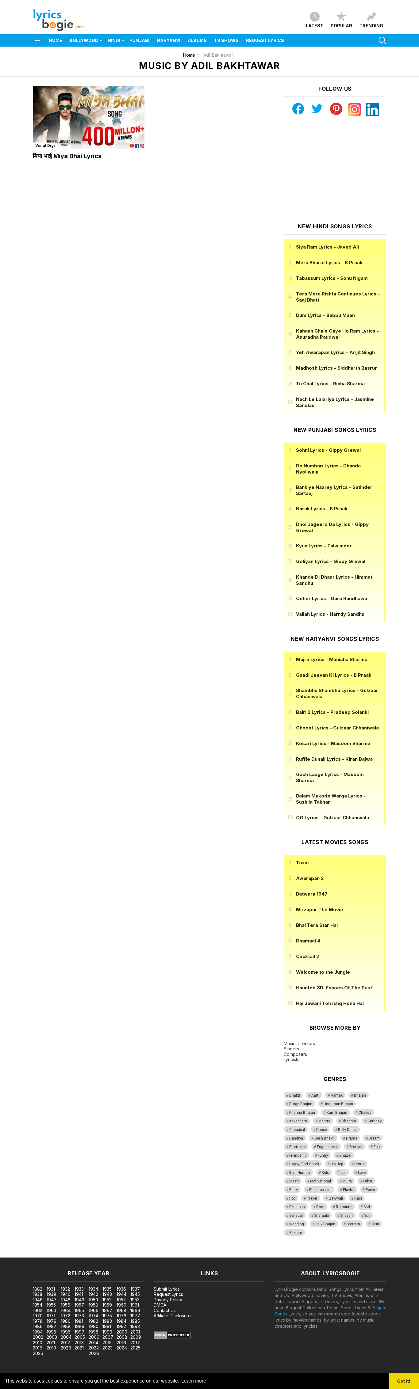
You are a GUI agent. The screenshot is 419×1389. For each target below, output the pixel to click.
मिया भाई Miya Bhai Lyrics (67, 156)
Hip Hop (336, 1164)
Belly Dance (347, 1130)
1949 (79, 1299)
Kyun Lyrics (324, 546)
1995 (51, 1331)
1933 (79, 1289)
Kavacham (298, 1121)
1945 (135, 1294)
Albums (197, 40)
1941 (79, 1294)
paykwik (87, 1254)
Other (367, 1181)
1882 (37, 1289)
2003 (52, 1337)
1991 (106, 1326)
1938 (37, 1294)
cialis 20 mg (12, 1254)
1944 (121, 1294)
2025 (135, 1347)
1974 (93, 1315)
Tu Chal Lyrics (330, 383)
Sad (366, 1207)
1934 (93, 1289)
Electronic (297, 1147)
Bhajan (360, 1095)
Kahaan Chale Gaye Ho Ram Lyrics (337, 334)
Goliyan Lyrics (330, 561)
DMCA (160, 1304)
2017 (135, 1342)
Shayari (346, 1215)
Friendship (297, 1155)
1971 (51, 1315)
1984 (121, 1321)
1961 (134, 1304)
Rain (358, 1198)
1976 (121, 1315)
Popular (341, 25)
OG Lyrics (332, 817)
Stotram (353, 1224)
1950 (93, 1299)
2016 (121, 1342)
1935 (107, 1289)
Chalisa (365, 1112)
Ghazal (345, 1155)
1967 (107, 1310)
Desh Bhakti (324, 1138)
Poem (370, 1190)
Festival (355, 1147)
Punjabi (139, 40)
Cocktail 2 (307, 956)
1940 (66, 1294)
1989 (79, 1326)
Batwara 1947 (312, 894)
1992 (121, 1326)
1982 (93, 1321)
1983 (107, 1321)
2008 (122, 1337)
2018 (37, 1347)
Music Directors (299, 1043)
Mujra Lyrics (331, 659)
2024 (122, 1347)
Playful (348, 1190)
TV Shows (226, 40)
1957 (79, 1304)
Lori (343, 1172)
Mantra (324, 1121)
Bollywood (84, 40)
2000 (122, 1331)
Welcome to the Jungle (323, 972)
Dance (321, 1130)
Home (55, 40)
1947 (51, 1299)
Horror (359, 1164)
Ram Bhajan (336, 1112)
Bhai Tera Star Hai (317, 925)
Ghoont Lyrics (337, 728)
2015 (107, 1342)
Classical (297, 1130)
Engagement (327, 1147)
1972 (65, 1315)
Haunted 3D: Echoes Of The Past (334, 988)
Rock (320, 1207)
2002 (38, 1337)
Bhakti (294, 1095)
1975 (107, 1315)
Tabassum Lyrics (332, 278)
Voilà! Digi (45, 145)
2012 (65, 1342)
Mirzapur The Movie (319, 909)
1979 (51, 1321)
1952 (121, 1299)
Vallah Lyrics (330, 614)
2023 (107, 1347)
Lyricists (291, 1059)
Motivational (320, 1181)
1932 (65, 1289)
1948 (66, 1299)
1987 (51, 1326)
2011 (51, 1342)
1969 (135, 1310)
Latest (314, 25)
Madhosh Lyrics (336, 368)
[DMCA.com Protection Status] (172, 1337)
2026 (38, 1353)
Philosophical (320, 1190)
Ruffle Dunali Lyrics (334, 759)
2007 (107, 1337)
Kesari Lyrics (333, 743)
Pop (292, 1198)
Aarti (315, 1095)
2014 (93, 1342)
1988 (66, 1326)
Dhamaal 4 (308, 941)
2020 (66, 1347)
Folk (377, 1147)
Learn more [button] (193, 1380)
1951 (106, 1299)
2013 (79, 1342)
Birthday (374, 1121)
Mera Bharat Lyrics (329, 262)
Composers (295, 1054)
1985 (135, 1321)
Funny (323, 1155)
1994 (38, 1331)
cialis (30, 1254)
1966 (93, 1310)
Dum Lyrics (325, 315)
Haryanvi (168, 40)
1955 (51, 1304)
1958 (93, 1304)
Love (362, 1172)
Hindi (114, 40)
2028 (94, 1353)
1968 (121, 1310)
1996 (66, 1331)
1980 (66, 1321)
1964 (66, 1310)
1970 (38, 1315)
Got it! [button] (403, 1381)
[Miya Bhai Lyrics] (88, 117)
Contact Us (165, 1310)
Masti (294, 1181)
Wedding (296, 1224)
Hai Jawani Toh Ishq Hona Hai (330, 1003)
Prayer (312, 1198)
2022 (94, 1347)
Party (293, 1190)
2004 (66, 1337)
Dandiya (296, 1138)
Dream (374, 1138)
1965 (79, 1310)
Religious (297, 1207)
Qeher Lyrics (331, 598)
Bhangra (349, 1121)
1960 (121, 1304)
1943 (107, 1294)
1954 (37, 1304)
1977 (135, 1315)
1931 (51, 1289)
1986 (38, 1326)
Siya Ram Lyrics (327, 247)
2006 (94, 1337)
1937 (135, 1289)
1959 (107, 1304)
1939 (51, 1294)
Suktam (295, 1233)
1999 (107, 1331)
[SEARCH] (382, 40)
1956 (65, 1304)
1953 (135, 1299)
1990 (93, 1326)
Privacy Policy (168, 1299)
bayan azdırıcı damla (56, 1254)
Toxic (302, 863)
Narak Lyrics (322, 509)
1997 (79, 1331)
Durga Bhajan (300, 1104)
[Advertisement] (335, 169)
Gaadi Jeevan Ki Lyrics (333, 675)
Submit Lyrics (167, 1289)
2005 (80, 1337)
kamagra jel (108, 1254)
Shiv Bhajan (325, 1224)
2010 (37, 1342)
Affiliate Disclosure (172, 1315)
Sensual (296, 1215)
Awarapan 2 (310, 878)
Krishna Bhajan (302, 1112)
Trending (371, 25)
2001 (135, 1331)
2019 (51, 1347)
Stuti (375, 1224)
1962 (37, 1310)
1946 (38, 1299)
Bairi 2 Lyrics (332, 712)
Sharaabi (321, 1215)
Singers (291, 1048)
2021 (79, 1347)
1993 (135, 1326)
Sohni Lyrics (328, 450)
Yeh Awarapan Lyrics (335, 352)
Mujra (347, 1181)
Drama (351, 1138)
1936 (121, 1289)
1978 (38, 1321)
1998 (93, 1331)
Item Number (299, 1172)
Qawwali (336, 1198)
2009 (135, 1337)
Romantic (344, 1207)
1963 (51, 1310)
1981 (79, 1321)
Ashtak (337, 1095)
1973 (79, 1315)
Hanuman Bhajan (338, 1104)
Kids (325, 1172)
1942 (93, 1294)
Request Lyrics (265, 40)
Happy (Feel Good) (304, 1164)
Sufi (367, 1215)
